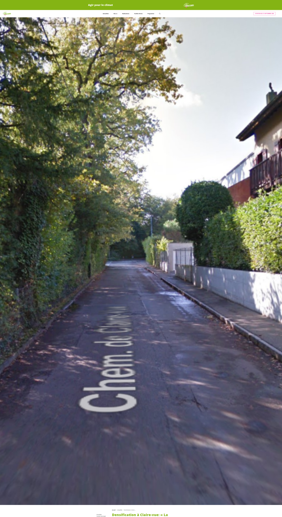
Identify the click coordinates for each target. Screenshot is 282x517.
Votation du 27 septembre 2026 (264, 13)
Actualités (119, 510)
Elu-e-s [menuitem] (115, 13)
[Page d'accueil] (188, 5)
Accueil (114, 510)
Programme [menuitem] (151, 13)
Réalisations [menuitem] (125, 13)
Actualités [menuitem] (106, 13)
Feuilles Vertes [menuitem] (138, 13)
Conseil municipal (101, 516)
